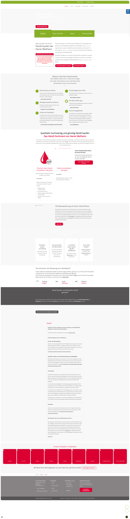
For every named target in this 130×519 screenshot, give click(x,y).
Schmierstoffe (55, 491)
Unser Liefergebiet (41, 488)
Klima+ (66, 50)
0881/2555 (80, 2)
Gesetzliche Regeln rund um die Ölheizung (57, 337)
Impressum (62, 498)
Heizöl (53, 483)
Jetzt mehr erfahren (74, 107)
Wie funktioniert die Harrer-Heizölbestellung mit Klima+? (60, 418)
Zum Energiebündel (74, 124)
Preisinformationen (85, 249)
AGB (72, 498)
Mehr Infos (50, 436)
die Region (88, 46)
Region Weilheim (85, 59)
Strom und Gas (55, 485)
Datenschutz (68, 498)
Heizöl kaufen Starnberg (42, 491)
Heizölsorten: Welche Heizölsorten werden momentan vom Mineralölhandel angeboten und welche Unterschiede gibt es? (64, 328)
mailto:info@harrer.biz (45, 282)
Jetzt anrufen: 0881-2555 (46, 99)
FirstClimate (67, 430)
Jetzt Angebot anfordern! (89, 468)
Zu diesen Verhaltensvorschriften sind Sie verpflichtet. (59, 351)
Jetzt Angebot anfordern (75, 97)
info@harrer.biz (90, 2)
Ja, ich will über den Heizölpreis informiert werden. (51, 124)
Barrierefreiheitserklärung (89, 498)
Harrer (37, 474)
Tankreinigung (51, 371)
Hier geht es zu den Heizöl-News (47, 109)
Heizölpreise (50, 404)
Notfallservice (70, 255)
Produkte (41, 474)
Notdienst (68, 490)
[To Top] (126, 517)
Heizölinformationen (85, 253)
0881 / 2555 (68, 483)
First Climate (71, 216)
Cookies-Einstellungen (78, 498)
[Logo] (43, 6)
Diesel (53, 488)
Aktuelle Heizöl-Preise (42, 26)
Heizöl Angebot (71, 332)
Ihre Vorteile (39, 178)
